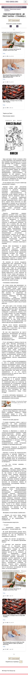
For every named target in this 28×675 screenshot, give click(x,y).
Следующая (15, 20)
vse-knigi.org (12, 2)
